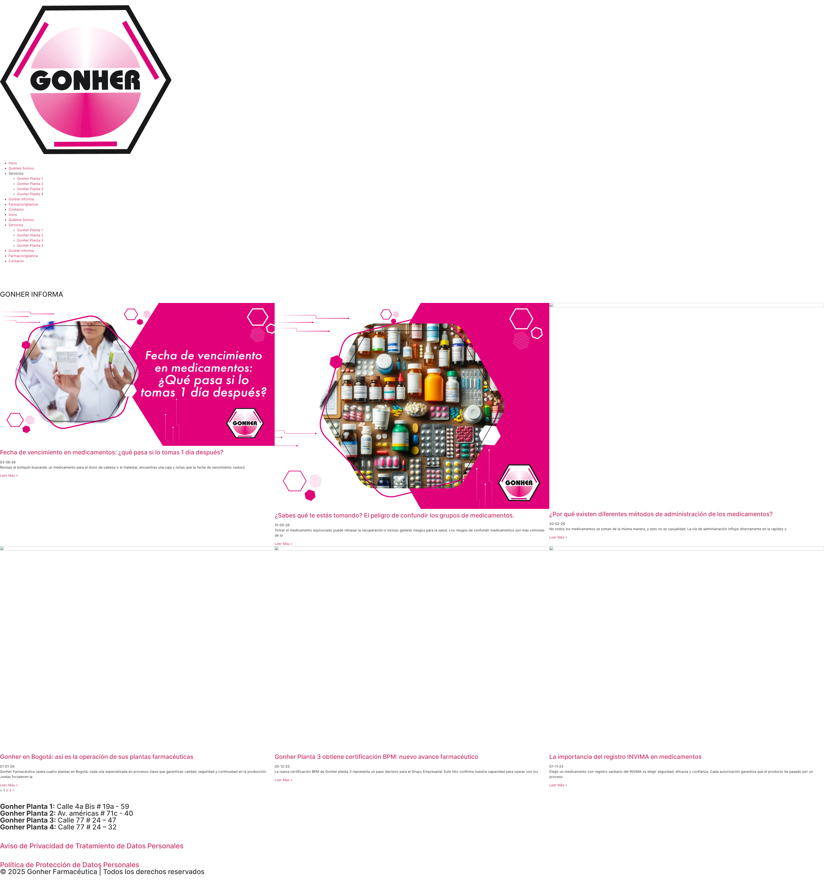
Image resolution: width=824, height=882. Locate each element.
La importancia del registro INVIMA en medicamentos (625, 756)
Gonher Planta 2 (30, 184)
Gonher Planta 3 (30, 189)
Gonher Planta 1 (30, 178)
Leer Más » (9, 475)
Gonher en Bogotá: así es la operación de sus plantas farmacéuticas (97, 756)
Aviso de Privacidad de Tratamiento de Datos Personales (91, 846)
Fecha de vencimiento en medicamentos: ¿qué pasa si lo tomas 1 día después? (111, 452)
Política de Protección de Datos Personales (69, 865)
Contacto (16, 209)
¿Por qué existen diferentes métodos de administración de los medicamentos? (661, 514)
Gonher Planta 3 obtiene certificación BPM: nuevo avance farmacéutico (376, 756)
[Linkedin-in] (17, 274)
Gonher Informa (21, 199)
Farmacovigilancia (23, 204)
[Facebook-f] (5, 274)
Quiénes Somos (21, 168)
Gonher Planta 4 (30, 194)
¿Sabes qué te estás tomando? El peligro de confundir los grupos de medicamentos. (394, 515)
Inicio (13, 163)
